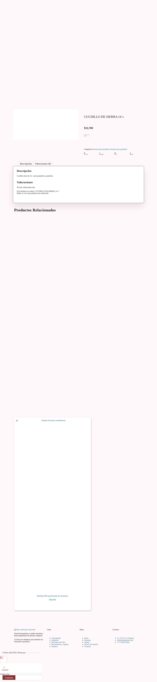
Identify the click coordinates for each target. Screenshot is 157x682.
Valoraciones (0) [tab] (43, 163)
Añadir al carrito (99, 137)
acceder (24, 193)
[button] (91, 154)
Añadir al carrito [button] (53, 605)
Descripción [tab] (26, 163)
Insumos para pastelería (118, 149)
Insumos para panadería (100, 149)
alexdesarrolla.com (33, 653)
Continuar (9, 677)
